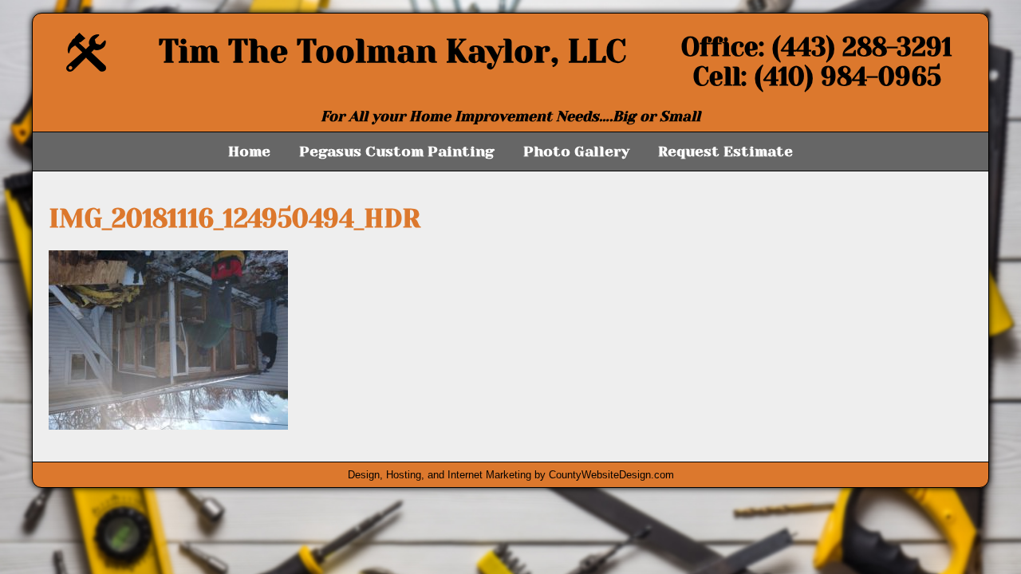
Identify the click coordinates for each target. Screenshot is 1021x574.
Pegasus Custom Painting (397, 151)
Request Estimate (725, 151)
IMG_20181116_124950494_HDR (234, 219)
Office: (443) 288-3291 (816, 47)
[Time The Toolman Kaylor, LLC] (86, 67)
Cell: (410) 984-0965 (817, 77)
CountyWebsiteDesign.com (611, 475)
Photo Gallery (576, 151)
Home (249, 151)
